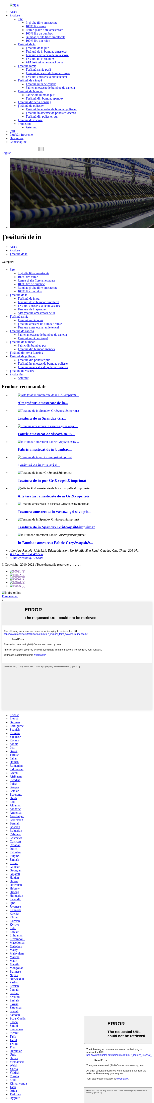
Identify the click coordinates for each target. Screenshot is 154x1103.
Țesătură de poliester (31, 105)
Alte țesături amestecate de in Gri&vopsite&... (55, 496)
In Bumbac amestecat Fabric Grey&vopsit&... (55, 543)
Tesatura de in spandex (40, 58)
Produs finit (25, 123)
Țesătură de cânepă (30, 80)
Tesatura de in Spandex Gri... (42, 418)
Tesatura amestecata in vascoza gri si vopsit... (54, 511)
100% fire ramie (36, 26)
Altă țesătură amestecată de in (44, 62)
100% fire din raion (38, 40)
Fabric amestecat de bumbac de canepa (50, 87)
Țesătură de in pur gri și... (39, 465)
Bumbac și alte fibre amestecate (45, 37)
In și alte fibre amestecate (41, 22)
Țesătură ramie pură (38, 69)
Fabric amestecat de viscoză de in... (46, 434)
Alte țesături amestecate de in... (43, 403)
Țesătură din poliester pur (42, 116)
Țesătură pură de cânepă (41, 84)
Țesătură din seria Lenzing (34, 102)
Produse (15, 15)
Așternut (31, 127)
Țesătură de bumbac (30, 91)
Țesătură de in (26, 44)
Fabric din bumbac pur (40, 95)
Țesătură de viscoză (30, 120)
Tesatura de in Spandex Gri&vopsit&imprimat (56, 527)
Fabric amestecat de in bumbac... (45, 449)
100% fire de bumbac (39, 33)
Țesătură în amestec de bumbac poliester (51, 109)
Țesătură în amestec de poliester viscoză (51, 113)
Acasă (13, 11)
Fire (20, 19)
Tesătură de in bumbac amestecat (46, 51)
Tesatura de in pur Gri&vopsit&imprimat (52, 480)
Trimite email (10, 596)
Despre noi (16, 138)
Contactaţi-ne (18, 141)
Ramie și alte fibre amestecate (44, 30)
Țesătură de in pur (37, 48)
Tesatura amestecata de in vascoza (47, 55)
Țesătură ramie (27, 66)
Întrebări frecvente (21, 134)
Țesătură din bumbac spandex (44, 98)
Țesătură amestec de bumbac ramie (48, 73)
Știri (12, 131)
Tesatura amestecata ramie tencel (46, 76)
